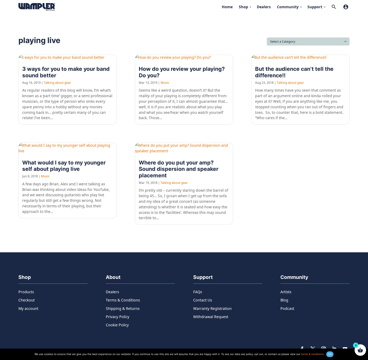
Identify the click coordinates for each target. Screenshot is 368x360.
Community (288, 6)
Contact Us (202, 300)
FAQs (197, 291)
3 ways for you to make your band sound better (66, 72)
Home (227, 6)
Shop (243, 6)
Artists (285, 291)
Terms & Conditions (123, 300)
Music (45, 176)
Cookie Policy (117, 324)
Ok (330, 354)
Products (26, 291)
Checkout (26, 300)
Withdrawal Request (210, 316)
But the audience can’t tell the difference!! (294, 72)
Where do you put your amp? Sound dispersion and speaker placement (178, 169)
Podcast (287, 308)
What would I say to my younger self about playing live (64, 165)
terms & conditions (312, 354)
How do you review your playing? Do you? (182, 72)
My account (28, 308)
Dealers (264, 6)
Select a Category (282, 41)
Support (314, 6)
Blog (284, 300)
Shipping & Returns (123, 308)
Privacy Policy (117, 316)
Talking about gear (57, 83)
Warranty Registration (212, 308)
